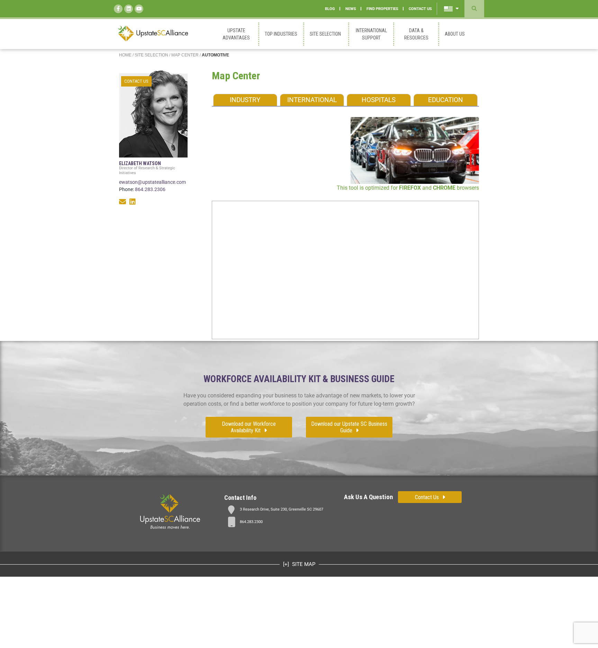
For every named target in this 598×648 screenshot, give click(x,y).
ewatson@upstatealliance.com (152, 182)
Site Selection (151, 55)
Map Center (185, 55)
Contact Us (427, 497)
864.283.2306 (150, 189)
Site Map (303, 564)
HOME (125, 55)
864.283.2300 (251, 522)
